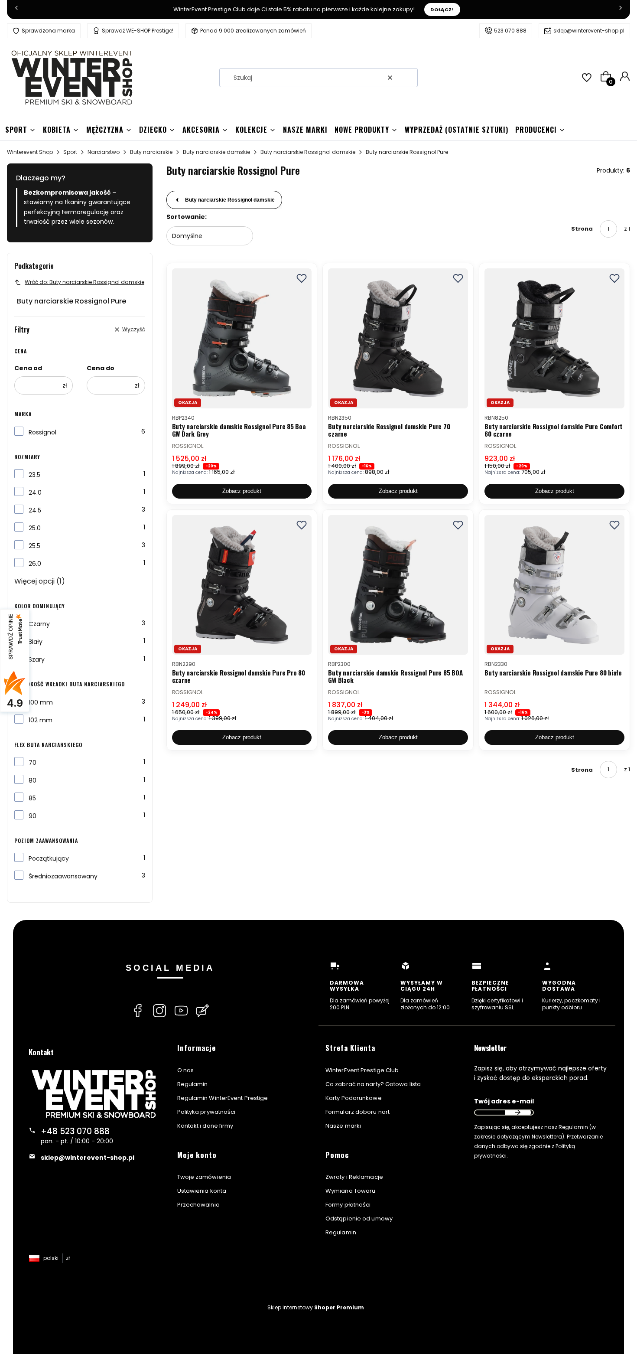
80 (32, 780)
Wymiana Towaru (350, 1191)
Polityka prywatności (206, 1112)
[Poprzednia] (16, 9)
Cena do (100, 368)
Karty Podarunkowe (353, 1098)
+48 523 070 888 (75, 1131)
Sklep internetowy (315, 1307)
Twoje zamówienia (204, 1177)
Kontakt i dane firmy (205, 1126)
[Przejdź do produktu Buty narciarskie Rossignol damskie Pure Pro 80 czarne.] (242, 585)
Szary (37, 659)
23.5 (34, 474)
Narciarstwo (104, 152)
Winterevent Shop (30, 152)
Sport (70, 152)
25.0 (35, 528)
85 (32, 798)
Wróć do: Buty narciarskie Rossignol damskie (84, 282)
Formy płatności (348, 1205)
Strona (582, 229)
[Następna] (620, 9)
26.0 (35, 563)
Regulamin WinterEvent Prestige (222, 1098)
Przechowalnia (198, 1205)
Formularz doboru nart (357, 1112)
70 (32, 762)
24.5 (35, 510)
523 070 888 (510, 30)
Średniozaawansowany (63, 876)
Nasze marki (343, 1126)
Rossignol (42, 432)
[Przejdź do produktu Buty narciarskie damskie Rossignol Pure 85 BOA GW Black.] (398, 585)
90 (32, 816)
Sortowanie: (186, 216)
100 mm (41, 702)
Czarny (39, 624)
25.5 (34, 546)
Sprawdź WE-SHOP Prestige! (137, 30)
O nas (185, 1070)
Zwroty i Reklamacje (354, 1177)
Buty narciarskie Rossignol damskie (307, 152)
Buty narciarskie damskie (216, 152)
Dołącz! (442, 9)
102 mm (40, 720)
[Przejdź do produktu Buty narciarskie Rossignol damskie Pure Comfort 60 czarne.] (554, 338)
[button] (408, 77)
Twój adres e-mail (504, 1101)
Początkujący (49, 858)
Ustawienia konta (202, 1191)
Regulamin (192, 1084)
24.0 (35, 492)
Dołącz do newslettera (518, 1112)
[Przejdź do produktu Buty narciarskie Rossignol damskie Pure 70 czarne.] (398, 338)
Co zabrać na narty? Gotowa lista (373, 1084)
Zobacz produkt (241, 491)
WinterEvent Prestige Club (362, 1070)
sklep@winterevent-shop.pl (588, 30)
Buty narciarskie (151, 152)
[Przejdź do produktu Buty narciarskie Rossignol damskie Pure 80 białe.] (554, 585)
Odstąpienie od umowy (359, 1218)
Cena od (28, 368)
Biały (35, 641)
